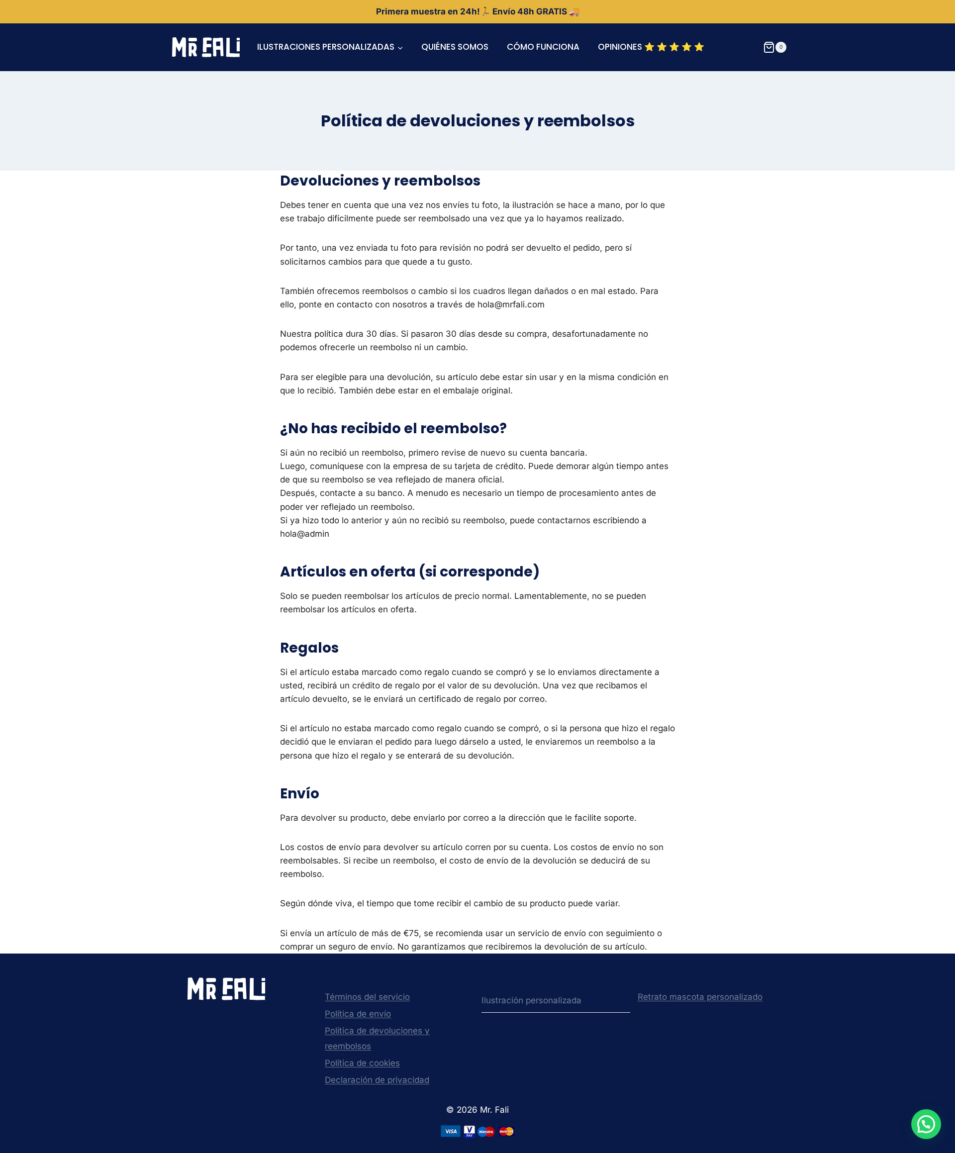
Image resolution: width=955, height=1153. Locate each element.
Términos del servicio (367, 997)
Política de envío (358, 1014)
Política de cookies (362, 1063)
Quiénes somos (454, 47)
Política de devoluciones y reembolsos (377, 1038)
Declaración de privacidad (377, 1080)
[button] (926, 1124)
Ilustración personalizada (531, 1000)
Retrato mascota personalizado (700, 997)
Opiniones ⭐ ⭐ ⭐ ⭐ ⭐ (651, 47)
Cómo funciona (543, 47)
